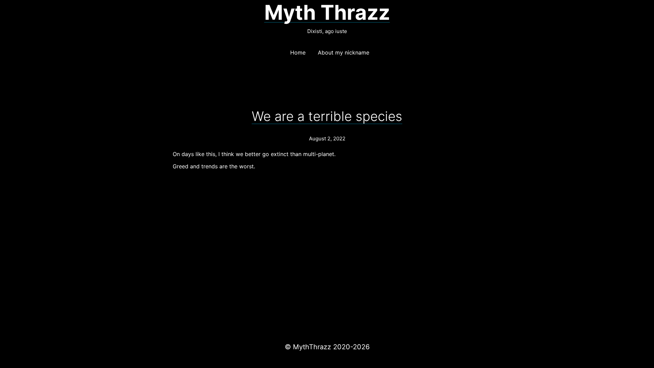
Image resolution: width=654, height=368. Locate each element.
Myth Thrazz (327, 12)
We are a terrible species (327, 116)
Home (298, 52)
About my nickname (343, 52)
